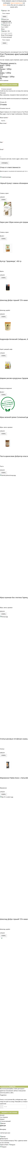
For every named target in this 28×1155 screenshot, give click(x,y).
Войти (5, 5)
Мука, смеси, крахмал (6, 427)
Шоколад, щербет (5, 310)
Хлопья (2, 749)
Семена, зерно (4, 193)
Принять (10, 1095)
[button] (7, 1144)
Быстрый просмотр (2, 180)
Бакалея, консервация (11, 52)
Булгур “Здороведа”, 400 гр (10, 261)
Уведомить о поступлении (9, 84)
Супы (20, 52)
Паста (2, 466)
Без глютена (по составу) (13, 91)
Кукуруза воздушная (6, 388)
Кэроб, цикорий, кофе (6, 349)
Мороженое (3, 788)
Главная (2, 52)
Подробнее (3, 1095)
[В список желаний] (6, 180)
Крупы (2, 271)
